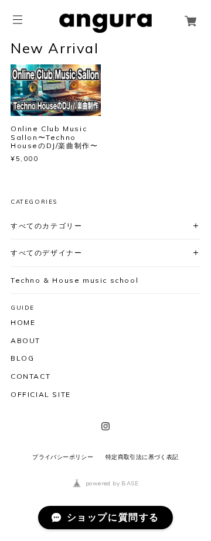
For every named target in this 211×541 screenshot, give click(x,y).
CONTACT (30, 376)
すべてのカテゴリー (46, 225)
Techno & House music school (74, 280)
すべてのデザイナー (46, 252)
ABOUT (25, 341)
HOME (23, 323)
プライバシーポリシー (62, 457)
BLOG (22, 358)
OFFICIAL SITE (41, 395)
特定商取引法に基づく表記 (142, 457)
